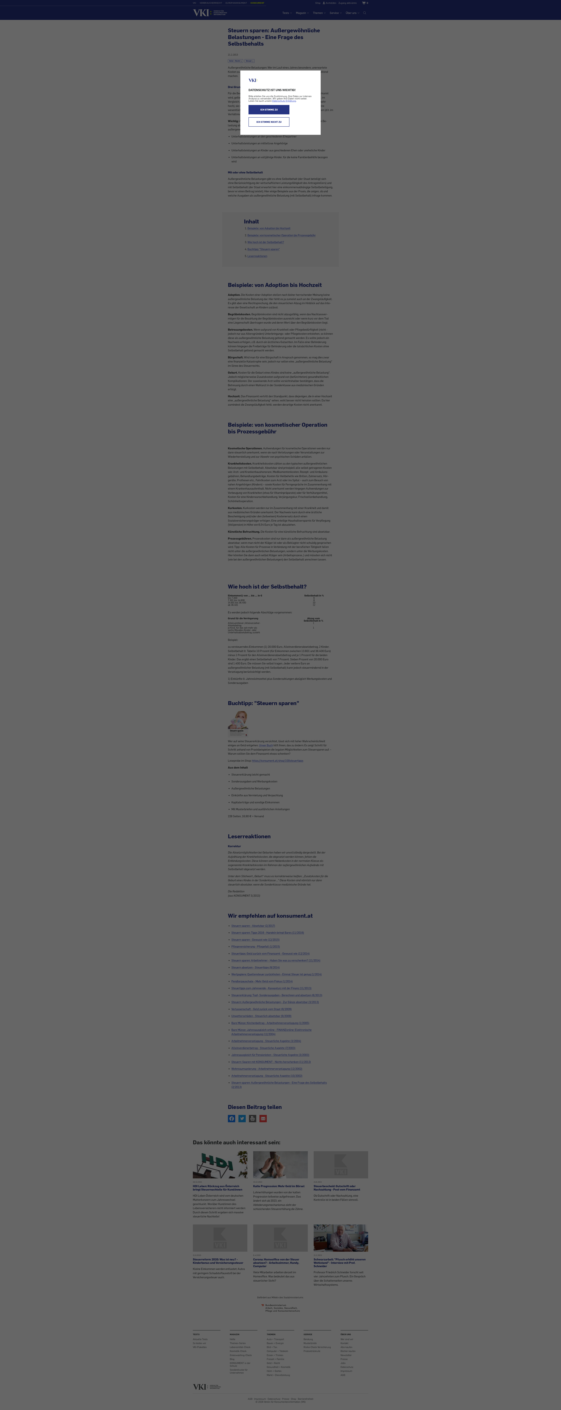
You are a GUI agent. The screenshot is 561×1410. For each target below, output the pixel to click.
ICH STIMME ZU (269, 109)
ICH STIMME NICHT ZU (269, 121)
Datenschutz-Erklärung (284, 100)
